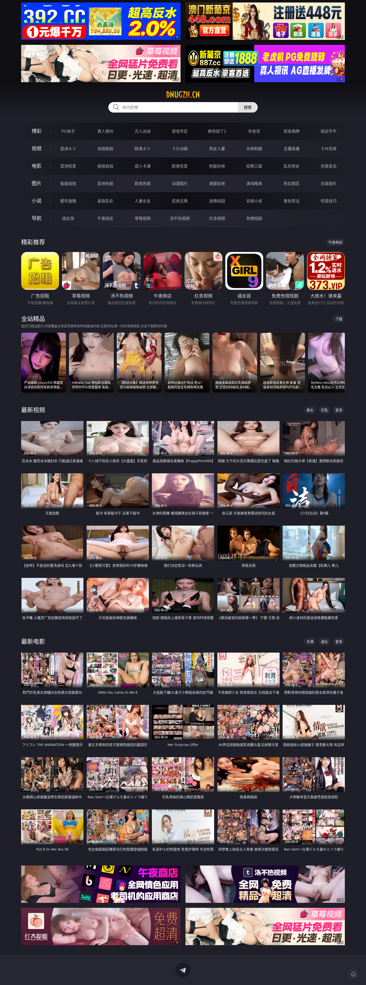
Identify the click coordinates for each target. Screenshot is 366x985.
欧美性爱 (180, 166)
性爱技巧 (329, 201)
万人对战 (143, 131)
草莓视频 (143, 218)
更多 (338, 410)
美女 (309, 410)
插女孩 (68, 218)
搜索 (248, 107)
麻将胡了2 (217, 131)
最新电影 (33, 641)
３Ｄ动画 (180, 148)
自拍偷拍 (105, 148)
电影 (37, 166)
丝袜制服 (254, 148)
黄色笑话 (292, 201)
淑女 (324, 641)
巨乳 (324, 410)
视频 (37, 148)
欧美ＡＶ (143, 148)
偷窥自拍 (68, 183)
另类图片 (329, 183)
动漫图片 (180, 183)
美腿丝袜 (217, 183)
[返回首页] (353, 974)
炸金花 (254, 131)
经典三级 (254, 166)
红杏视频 (217, 218)
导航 (37, 218)
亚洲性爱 (68, 166)
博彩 (37, 131)
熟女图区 (292, 183)
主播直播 (292, 148)
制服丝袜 (217, 166)
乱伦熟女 (292, 166)
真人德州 (105, 131)
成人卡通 (143, 166)
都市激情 (68, 201)
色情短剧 (254, 218)
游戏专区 (180, 131)
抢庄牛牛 (329, 131)
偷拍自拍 (105, 166)
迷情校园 (217, 201)
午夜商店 (105, 218)
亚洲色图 (105, 183)
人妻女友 (143, 201)
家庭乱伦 (105, 201)
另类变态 (329, 166)
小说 (37, 200)
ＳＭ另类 (329, 148)
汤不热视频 (180, 218)
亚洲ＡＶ (68, 148)
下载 (338, 318)
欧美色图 (143, 183)
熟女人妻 (217, 148)
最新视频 (33, 410)
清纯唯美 (254, 183)
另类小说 (254, 201)
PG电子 (68, 131)
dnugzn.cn (183, 95)
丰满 (309, 641)
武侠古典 (180, 201)
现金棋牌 (292, 131)
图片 (37, 183)
